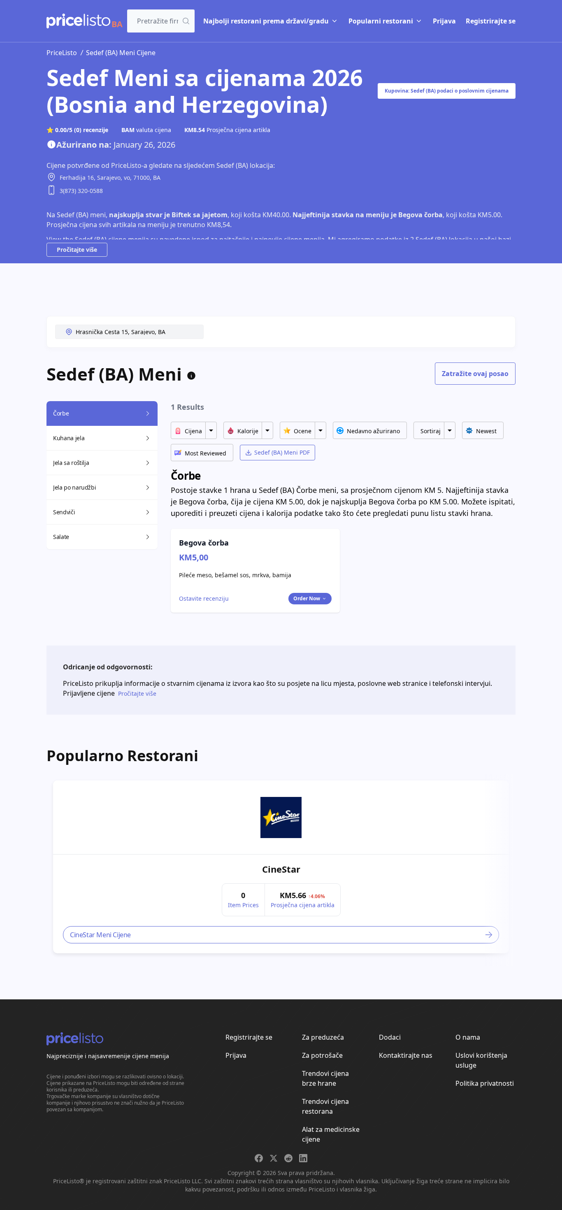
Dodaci (390, 1037)
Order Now (306, 598)
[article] (281, 866)
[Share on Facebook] (259, 1158)
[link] (281, 817)
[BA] (78, 21)
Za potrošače (322, 1055)
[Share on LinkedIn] (303, 1158)
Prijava (444, 21)
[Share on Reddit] (288, 1158)
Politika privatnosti (484, 1083)
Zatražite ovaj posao (475, 373)
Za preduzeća (323, 1037)
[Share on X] (273, 1158)
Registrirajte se (491, 21)
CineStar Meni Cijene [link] (100, 934)
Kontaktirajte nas (405, 1055)
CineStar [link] (281, 869)
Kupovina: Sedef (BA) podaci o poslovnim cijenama (447, 90)
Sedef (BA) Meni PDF (282, 452)
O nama (467, 1037)
